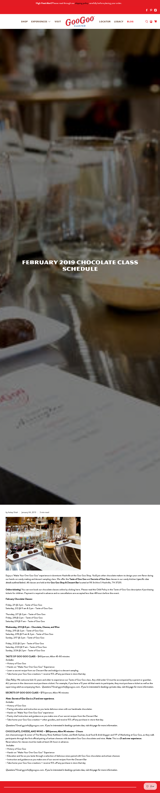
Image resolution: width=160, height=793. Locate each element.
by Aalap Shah (12, 512)
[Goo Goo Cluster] (80, 21)
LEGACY (118, 21)
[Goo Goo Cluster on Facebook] (147, 10)
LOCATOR (105, 21)
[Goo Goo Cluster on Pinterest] (152, 10)
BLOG (130, 21)
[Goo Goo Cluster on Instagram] (156, 10)
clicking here (74, 589)
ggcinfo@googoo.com (69, 687)
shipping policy (81, 3)
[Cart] (155, 21)
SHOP (24, 21)
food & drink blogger (100, 734)
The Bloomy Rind (43, 734)
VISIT (58, 21)
